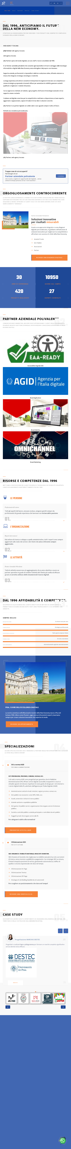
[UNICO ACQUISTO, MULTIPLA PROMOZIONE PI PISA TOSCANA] (35, 998)
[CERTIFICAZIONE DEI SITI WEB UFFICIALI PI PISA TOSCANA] (59, 998)
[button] (60, 931)
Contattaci (61, 176)
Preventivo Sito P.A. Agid (20, 830)
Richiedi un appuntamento (22, 724)
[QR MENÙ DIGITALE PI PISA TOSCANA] (23, 998)
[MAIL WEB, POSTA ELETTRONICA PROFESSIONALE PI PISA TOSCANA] (11, 998)
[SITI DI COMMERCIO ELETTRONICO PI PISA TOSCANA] (47, 998)
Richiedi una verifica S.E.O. (21, 894)
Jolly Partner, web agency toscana (13, 157)
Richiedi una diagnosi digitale (49, 258)
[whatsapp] (62, 1140)
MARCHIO (15, 982)
